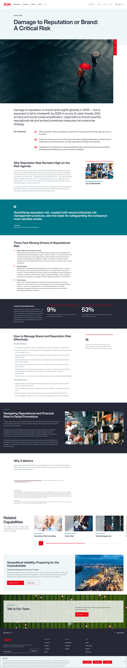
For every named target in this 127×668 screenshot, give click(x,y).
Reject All (97, 662)
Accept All (107, 662)
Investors (105, 4)
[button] (15, 583)
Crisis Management (103, 536)
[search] (45, 4)
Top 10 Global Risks (93, 183)
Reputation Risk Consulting (45, 536)
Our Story (47, 643)
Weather (87, 649)
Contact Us (91, 4)
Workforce (88, 652)
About (39, 4)
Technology (88, 646)
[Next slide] (41, 543)
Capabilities (16, 4)
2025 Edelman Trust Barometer (20, 481)
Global (120, 4)
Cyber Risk (69, 536)
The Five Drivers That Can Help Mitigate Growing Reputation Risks (28, 480)
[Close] (124, 661)
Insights (33, 4)
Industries (25, 4)
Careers (99, 4)
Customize (87, 662)
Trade (87, 643)
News (110, 4)
